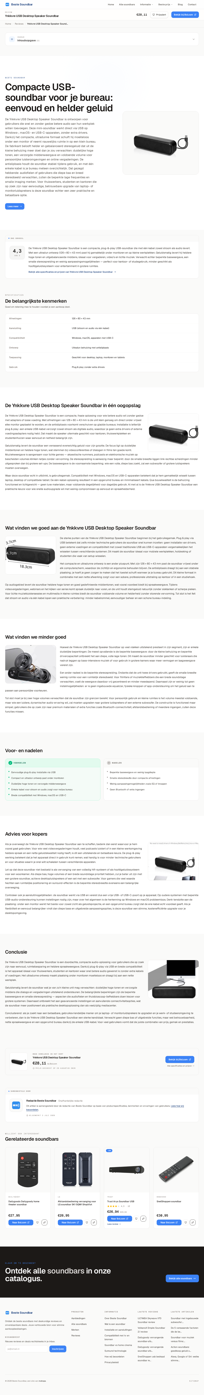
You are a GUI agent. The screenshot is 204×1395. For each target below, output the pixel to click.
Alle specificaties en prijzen (179, 1066)
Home (111, 4)
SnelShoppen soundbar (169, 1201)
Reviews (19, 23)
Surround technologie (115, 1350)
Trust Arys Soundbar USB (120, 1201)
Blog (180, 4)
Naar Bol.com (19, 1222)
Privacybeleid (112, 1362)
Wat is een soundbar (115, 1324)
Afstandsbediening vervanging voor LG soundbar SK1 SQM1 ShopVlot (77, 1203)
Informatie (145, 4)
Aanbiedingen (78, 1318)
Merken (75, 1329)
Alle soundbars (127, 4)
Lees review (112, 1224)
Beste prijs (164, 4)
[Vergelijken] (44, 1222)
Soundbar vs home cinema (118, 1345)
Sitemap (194, 1381)
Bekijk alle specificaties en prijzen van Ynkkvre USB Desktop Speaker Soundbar (71, 271)
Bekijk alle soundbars (180, 1278)
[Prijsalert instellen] (37, 1222)
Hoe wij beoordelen (114, 1356)
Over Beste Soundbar (116, 1318)
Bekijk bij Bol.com (183, 14)
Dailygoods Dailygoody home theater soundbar (23, 1203)
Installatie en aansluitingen (118, 1329)
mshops (42, 1381)
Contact (192, 4)
